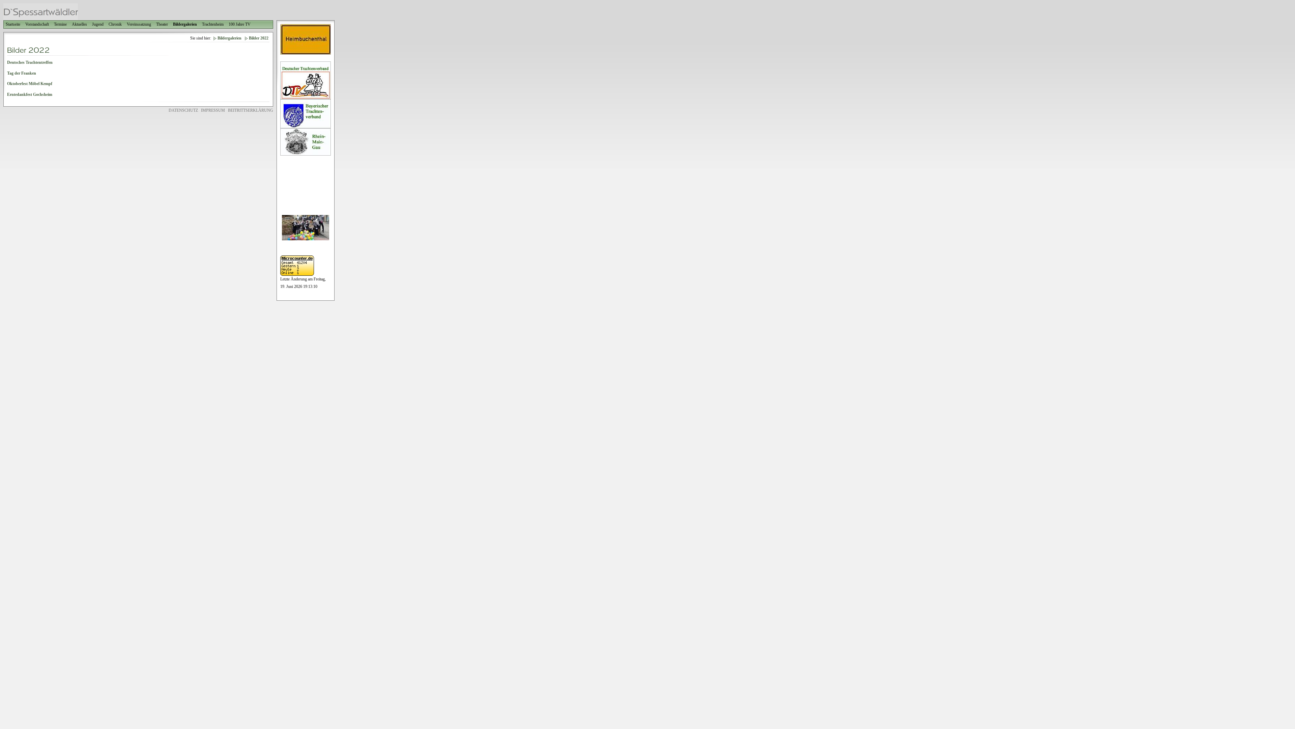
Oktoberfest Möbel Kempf (29, 83)
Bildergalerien (185, 24)
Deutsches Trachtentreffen (30, 62)
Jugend (98, 24)
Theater (162, 24)
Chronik (115, 24)
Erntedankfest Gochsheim (29, 94)
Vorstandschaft (37, 24)
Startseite (13, 24)
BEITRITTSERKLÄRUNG (250, 110)
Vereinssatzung (139, 24)
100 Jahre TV (240, 24)
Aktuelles (79, 24)
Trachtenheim (213, 24)
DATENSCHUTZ (183, 110)
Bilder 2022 (258, 38)
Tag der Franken (21, 73)
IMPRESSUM (213, 110)
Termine (60, 24)
